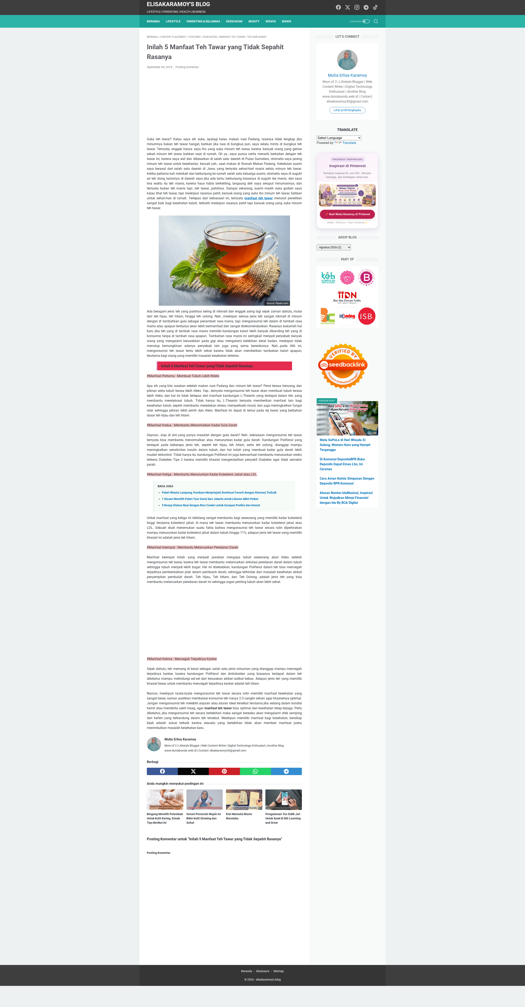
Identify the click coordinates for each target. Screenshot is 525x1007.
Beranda (153, 21)
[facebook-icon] (338, 7)
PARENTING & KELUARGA (203, 21)
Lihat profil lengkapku (347, 110)
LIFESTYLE (173, 21)
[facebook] (162, 771)
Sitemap (278, 971)
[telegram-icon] (366, 7)
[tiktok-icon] (375, 7)
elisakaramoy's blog (178, 4)
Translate (349, 143)
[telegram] (286, 771)
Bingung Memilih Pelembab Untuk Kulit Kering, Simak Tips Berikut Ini (165, 818)
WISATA (271, 21)
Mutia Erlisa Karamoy (347, 75)
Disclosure (262, 971)
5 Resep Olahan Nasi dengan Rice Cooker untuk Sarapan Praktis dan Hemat (211, 505)
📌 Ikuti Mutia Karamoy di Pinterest (347, 214)
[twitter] (193, 771)
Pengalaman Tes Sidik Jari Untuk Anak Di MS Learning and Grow (283, 818)
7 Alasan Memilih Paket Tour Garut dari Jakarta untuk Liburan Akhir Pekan (210, 499)
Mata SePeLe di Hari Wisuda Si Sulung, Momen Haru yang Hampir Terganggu (345, 445)
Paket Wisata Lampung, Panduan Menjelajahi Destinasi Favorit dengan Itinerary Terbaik (219, 492)
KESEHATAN (234, 21)
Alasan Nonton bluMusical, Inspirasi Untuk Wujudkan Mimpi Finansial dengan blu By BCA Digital (346, 498)
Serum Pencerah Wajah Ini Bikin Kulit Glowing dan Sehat (203, 818)
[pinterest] (224, 771)
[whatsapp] (255, 771)
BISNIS (286, 21)
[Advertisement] (224, 103)
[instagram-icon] (357, 7)
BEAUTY (254, 21)
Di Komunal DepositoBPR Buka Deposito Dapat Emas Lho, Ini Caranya (342, 464)
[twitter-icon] (347, 7)
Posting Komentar (187, 67)
